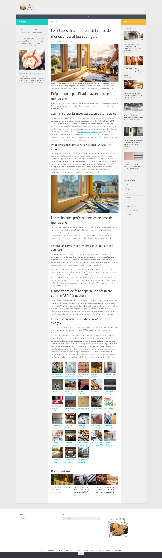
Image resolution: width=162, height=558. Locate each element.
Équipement (28, 17)
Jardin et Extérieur (63, 17)
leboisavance (58, 41)
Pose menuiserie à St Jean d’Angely (89, 132)
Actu (20, 17)
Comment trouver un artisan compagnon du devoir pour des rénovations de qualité (105, 489)
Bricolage (45, 17)
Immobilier (91, 17)
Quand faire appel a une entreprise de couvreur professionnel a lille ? (81, 489)
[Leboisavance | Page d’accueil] (28, 7)
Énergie (37, 17)
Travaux (52, 17)
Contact (23, 519)
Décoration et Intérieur (79, 17)
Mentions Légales (26, 523)
